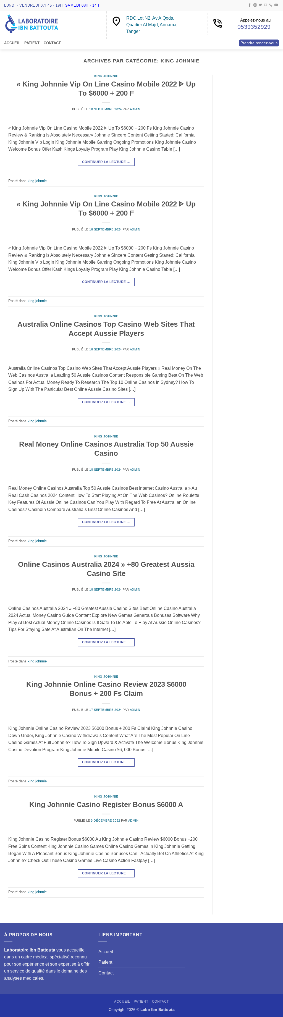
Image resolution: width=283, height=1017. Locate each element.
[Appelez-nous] (270, 5)
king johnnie (106, 76)
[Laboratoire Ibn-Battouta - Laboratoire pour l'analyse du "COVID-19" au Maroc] (31, 23)
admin (135, 109)
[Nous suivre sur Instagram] (255, 5)
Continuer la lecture (106, 162)
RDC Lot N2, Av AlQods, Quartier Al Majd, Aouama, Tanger (151, 25)
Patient (32, 43)
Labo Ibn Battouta (157, 1009)
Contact (52, 43)
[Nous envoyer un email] (265, 5)
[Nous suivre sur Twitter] (260, 5)
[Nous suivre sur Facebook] (249, 5)
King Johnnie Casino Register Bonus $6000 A (106, 804)
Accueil (12, 43)
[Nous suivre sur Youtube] (276, 5)
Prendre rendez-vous (258, 43)
